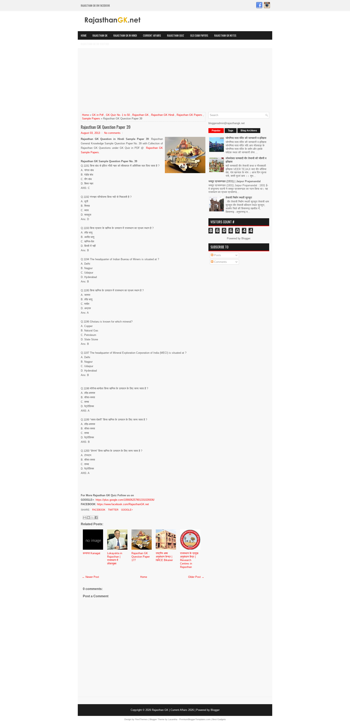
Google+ (127, 509)
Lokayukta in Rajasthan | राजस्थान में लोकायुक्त (114, 558)
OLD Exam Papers (199, 35)
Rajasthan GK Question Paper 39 (105, 127)
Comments (220, 261)
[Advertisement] (175, 81)
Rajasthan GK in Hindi (125, 35)
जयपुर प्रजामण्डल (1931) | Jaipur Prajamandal (234, 181)
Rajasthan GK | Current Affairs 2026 (173, 709)
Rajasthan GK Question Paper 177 (140, 557)
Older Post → (196, 576)
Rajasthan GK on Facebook (95, 5)
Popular (216, 130)
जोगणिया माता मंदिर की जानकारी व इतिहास (246, 137)
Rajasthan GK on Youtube (95, 44)
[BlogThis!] (88, 517)
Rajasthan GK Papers (189, 114)
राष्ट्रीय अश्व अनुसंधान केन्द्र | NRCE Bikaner (164, 557)
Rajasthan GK (100, 35)
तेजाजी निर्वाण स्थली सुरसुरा (239, 197)
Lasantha (172, 719)
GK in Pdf (98, 114)
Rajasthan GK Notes (225, 35)
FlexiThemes (141, 719)
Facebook (98, 509)
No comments (112, 132)
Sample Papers (91, 118)
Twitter (112, 509)
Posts (217, 255)
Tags (230, 130)
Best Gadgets (219, 719)
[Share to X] (92, 517)
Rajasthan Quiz (175, 35)
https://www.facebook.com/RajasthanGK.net (123, 504)
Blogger (245, 238)
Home (83, 35)
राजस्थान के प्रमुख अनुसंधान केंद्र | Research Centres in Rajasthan (189, 560)
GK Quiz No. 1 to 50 (118, 114)
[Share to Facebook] (96, 517)
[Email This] (85, 517)
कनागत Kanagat (91, 553)
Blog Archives (249, 130)
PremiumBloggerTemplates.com (194, 719)
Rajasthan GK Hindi (162, 114)
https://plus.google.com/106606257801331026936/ (125, 499)
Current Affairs (152, 35)
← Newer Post (90, 576)
